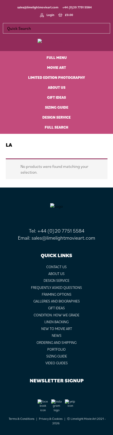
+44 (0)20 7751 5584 (77, 7)
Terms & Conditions (21, 419)
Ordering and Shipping (56, 342)
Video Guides (56, 363)
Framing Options (56, 294)
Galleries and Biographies (56, 301)
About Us (56, 273)
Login (50, 15)
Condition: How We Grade (56, 315)
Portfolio (56, 349)
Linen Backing (56, 322)
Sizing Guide (56, 356)
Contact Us (56, 267)
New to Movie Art (56, 328)
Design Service (56, 280)
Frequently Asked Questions (56, 287)
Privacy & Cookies (51, 419)
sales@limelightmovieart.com (37, 7)
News (56, 335)
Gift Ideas (56, 308)
